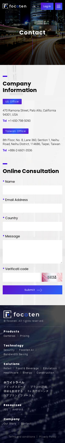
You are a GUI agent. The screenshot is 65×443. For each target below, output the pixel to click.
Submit (30, 290)
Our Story (10, 423)
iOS (6, 409)
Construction (45, 372)
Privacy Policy (48, 436)
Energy (27, 372)
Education (50, 368)
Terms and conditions (22, 436)
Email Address (15, 200)
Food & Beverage (27, 368)
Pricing (25, 335)
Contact (26, 423)
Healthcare (11, 372)
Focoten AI (26, 349)
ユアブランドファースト (19, 395)
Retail (7, 368)
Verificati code (15, 269)
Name (9, 181)
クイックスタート (15, 386)
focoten (14, 6)
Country (10, 218)
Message (11, 236)
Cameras (10, 335)
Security (9, 349)
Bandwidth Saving (16, 354)
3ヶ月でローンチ (38, 391)
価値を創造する (13, 391)
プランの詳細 (38, 386)
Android (17, 409)
